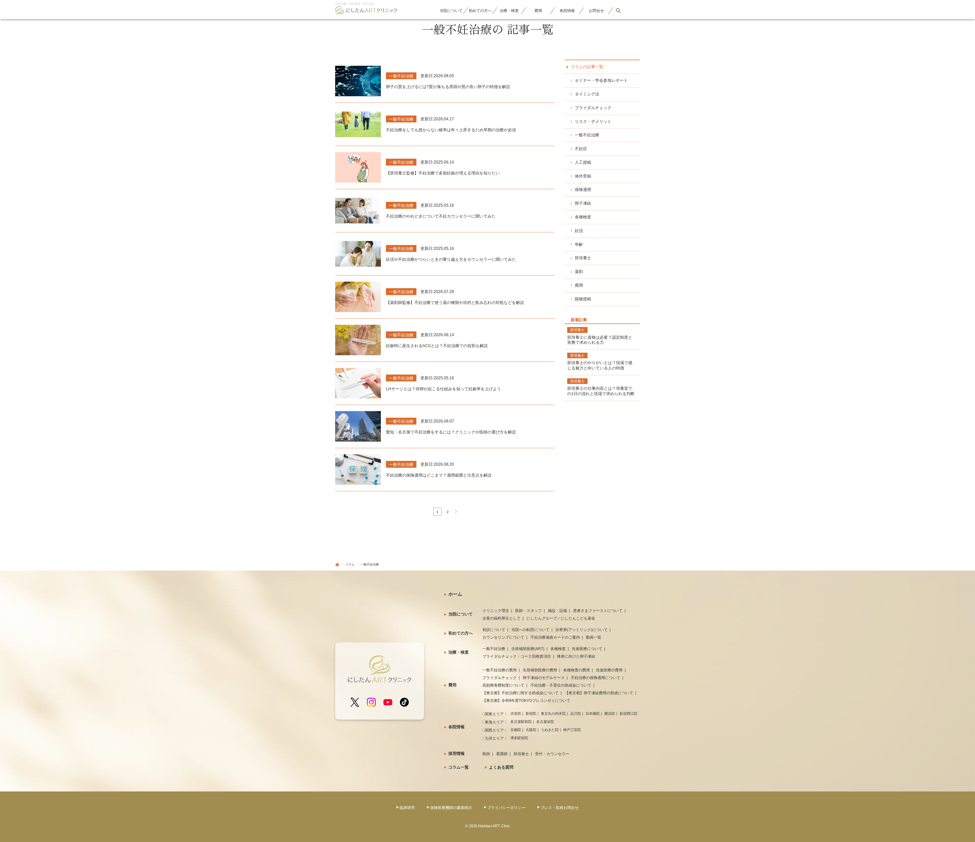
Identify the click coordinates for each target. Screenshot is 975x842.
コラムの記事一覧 (587, 66)
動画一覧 (593, 637)
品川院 (575, 713)
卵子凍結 (583, 203)
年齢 (579, 244)
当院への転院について (530, 629)
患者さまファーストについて (598, 610)
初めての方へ (460, 633)
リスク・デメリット (593, 121)
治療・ (509, 10)
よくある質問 (501, 767)
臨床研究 (407, 807)
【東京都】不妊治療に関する (520, 693)
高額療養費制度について (503, 685)
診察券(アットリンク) (582, 629)
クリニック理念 (495, 610)
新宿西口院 (628, 713)
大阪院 (531, 730)
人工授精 (583, 162)
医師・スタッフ (528, 610)
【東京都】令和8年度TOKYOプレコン (526, 700)
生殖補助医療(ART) (527, 648)
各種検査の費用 (576, 670)
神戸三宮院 (572, 730)
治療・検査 (458, 652)
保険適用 (583, 189)
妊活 (579, 230)
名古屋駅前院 (521, 722)
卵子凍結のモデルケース (544, 677)
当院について (460, 614)
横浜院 (609, 713)
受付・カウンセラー (552, 754)
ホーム (455, 594)
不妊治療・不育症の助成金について (560, 685)
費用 (538, 10)
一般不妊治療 (587, 135)
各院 (567, 10)
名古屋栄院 (545, 722)
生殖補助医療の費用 (540, 670)
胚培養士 (583, 258)
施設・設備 (557, 610)
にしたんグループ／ (561, 618)
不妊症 (581, 149)
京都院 (515, 730)
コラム (349, 564)
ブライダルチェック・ (516, 656)
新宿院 (531, 713)
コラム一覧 (458, 767)
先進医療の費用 (609, 670)
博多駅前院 (519, 738)
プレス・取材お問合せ (560, 807)
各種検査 (583, 217)
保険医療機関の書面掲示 (451, 807)
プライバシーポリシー (506, 807)
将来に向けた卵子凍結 (576, 656)
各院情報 (456, 727)
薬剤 (579, 271)
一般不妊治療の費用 (499, 670)
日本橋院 (593, 713)
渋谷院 (515, 713)
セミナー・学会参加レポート (601, 80)
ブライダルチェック (593, 107)
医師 (486, 754)
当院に (451, 10)
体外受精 (583, 176)
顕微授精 (583, 299)
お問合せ (596, 10)
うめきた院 (550, 730)
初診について (493, 629)
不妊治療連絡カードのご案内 (555, 637)
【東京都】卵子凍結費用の (599, 693)
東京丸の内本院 (553, 713)
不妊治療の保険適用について (595, 677)
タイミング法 (587, 94)
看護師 (502, 754)
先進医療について (587, 648)
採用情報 (456, 753)
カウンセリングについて (503, 637)
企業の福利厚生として (501, 618)
